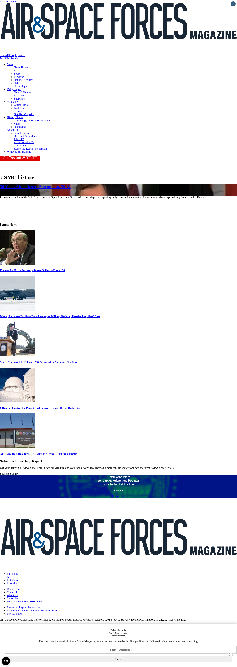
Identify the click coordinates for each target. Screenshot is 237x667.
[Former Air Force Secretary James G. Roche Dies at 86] (17, 263)
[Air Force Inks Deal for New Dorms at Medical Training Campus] (17, 447)
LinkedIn (12, 583)
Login (14, 55)
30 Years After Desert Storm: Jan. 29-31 (35, 186)
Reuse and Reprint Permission (30, 148)
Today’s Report (22, 92)
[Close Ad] (231, 654)
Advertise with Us (24, 142)
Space (17, 73)
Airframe (19, 95)
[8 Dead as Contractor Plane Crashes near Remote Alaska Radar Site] (17, 401)
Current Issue (21, 104)
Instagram (12, 580)
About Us (12, 129)
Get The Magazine (24, 114)
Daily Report (14, 89)
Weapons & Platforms (19, 151)
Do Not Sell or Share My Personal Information (32, 610)
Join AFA (5, 55)
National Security (23, 79)
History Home (15, 117)
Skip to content (8, 1)
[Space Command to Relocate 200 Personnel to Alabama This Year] (17, 355)
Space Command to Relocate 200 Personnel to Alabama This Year (38, 362)
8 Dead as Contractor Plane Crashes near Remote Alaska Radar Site (40, 408)
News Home (21, 67)
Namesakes (20, 126)
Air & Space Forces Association (24, 601)
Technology (20, 86)
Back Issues (20, 108)
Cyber (17, 83)
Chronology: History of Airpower (32, 120)
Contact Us (20, 145)
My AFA (5, 58)
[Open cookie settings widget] (6, 661)
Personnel (19, 76)
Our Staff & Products (25, 136)
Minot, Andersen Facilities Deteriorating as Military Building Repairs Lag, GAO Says (50, 316)
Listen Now (118, 496)
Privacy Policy (15, 613)
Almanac (19, 111)
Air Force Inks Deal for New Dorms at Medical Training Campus (38, 453)
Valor (17, 123)
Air (16, 70)
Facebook (12, 573)
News (10, 64)
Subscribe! (20, 98)
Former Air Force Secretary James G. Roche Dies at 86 (32, 270)
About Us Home (23, 132)
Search (21, 55)
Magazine (12, 101)
